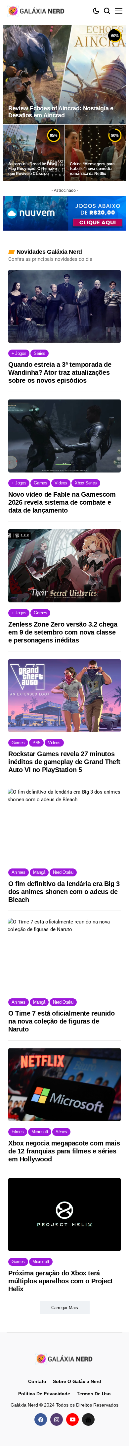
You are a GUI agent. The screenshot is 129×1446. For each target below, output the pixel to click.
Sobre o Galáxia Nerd (77, 1381)
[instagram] (56, 1420)
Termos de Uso (94, 1393)
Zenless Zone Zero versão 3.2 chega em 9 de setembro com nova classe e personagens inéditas (62, 632)
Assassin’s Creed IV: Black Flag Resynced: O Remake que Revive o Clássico (33, 169)
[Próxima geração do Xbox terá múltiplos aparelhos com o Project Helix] (64, 1214)
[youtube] (72, 1420)
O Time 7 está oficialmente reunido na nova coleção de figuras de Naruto (61, 1021)
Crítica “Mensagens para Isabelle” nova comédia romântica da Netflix (92, 169)
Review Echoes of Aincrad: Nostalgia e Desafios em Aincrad (60, 112)
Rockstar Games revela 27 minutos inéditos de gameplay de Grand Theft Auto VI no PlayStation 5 (64, 761)
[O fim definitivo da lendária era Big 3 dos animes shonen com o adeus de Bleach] (64, 825)
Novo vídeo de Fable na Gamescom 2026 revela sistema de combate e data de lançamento (62, 502)
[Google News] (88, 1420)
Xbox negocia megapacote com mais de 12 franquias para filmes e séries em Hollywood (64, 1151)
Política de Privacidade (44, 1393)
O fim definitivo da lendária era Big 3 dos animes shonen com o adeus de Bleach (64, 891)
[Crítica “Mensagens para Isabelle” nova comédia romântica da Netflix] (95, 153)
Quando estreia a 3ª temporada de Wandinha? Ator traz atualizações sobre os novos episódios (59, 372)
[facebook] (40, 1420)
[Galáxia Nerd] (36, 11)
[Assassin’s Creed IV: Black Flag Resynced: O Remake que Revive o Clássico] (33, 153)
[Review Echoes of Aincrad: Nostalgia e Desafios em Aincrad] (64, 74)
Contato (37, 1381)
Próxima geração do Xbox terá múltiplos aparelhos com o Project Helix (60, 1281)
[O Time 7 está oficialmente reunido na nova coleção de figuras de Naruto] (64, 955)
